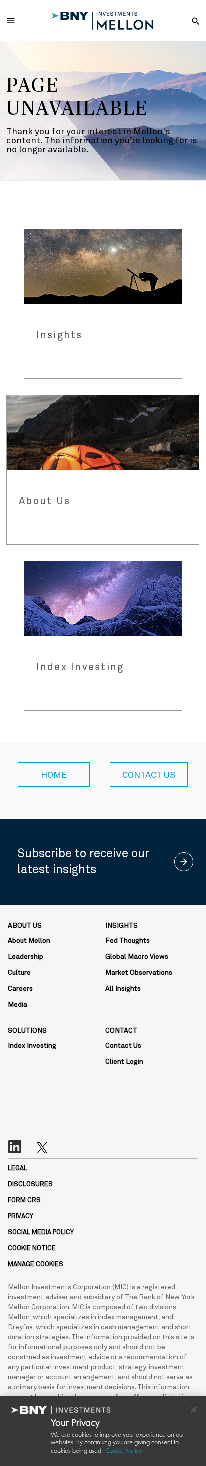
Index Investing (32, 1045)
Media (18, 1004)
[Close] (194, 1410)
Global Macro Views (137, 956)
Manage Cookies (36, 1264)
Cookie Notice (124, 1451)
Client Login (125, 1061)
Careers (20, 988)
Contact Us (124, 1045)
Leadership (26, 956)
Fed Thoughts (128, 940)
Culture (19, 972)
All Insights (123, 988)
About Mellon (29, 940)
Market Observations (139, 972)
